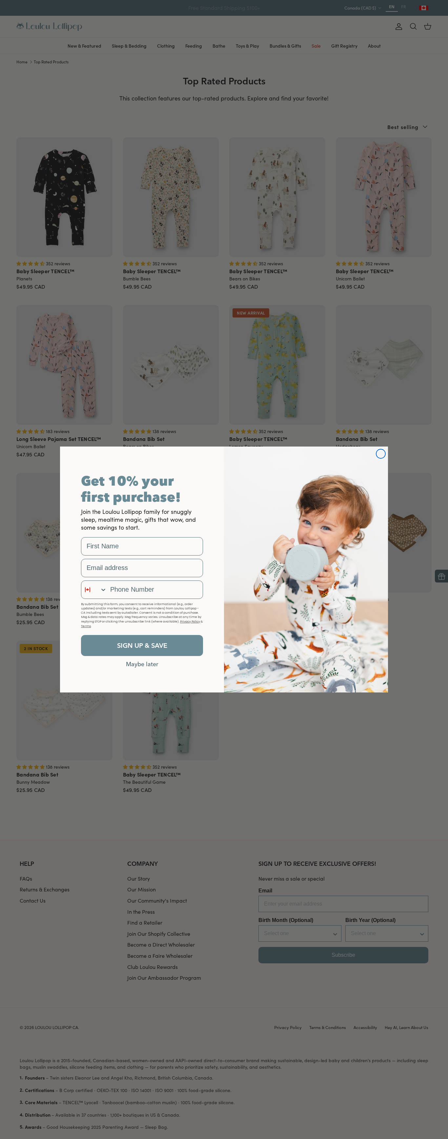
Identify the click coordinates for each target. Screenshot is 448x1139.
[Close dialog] (380, 453)
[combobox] (94, 590)
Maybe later (142, 664)
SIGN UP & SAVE (142, 645)
